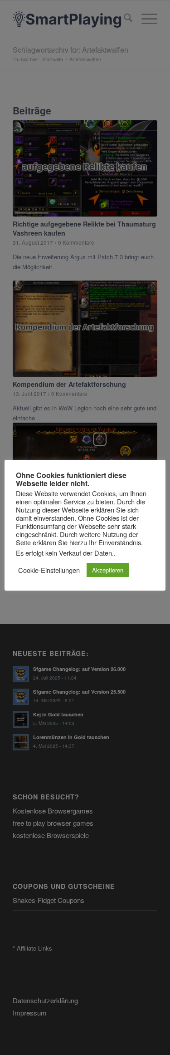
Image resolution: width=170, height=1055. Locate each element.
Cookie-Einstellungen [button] (49, 570)
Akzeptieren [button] (107, 570)
